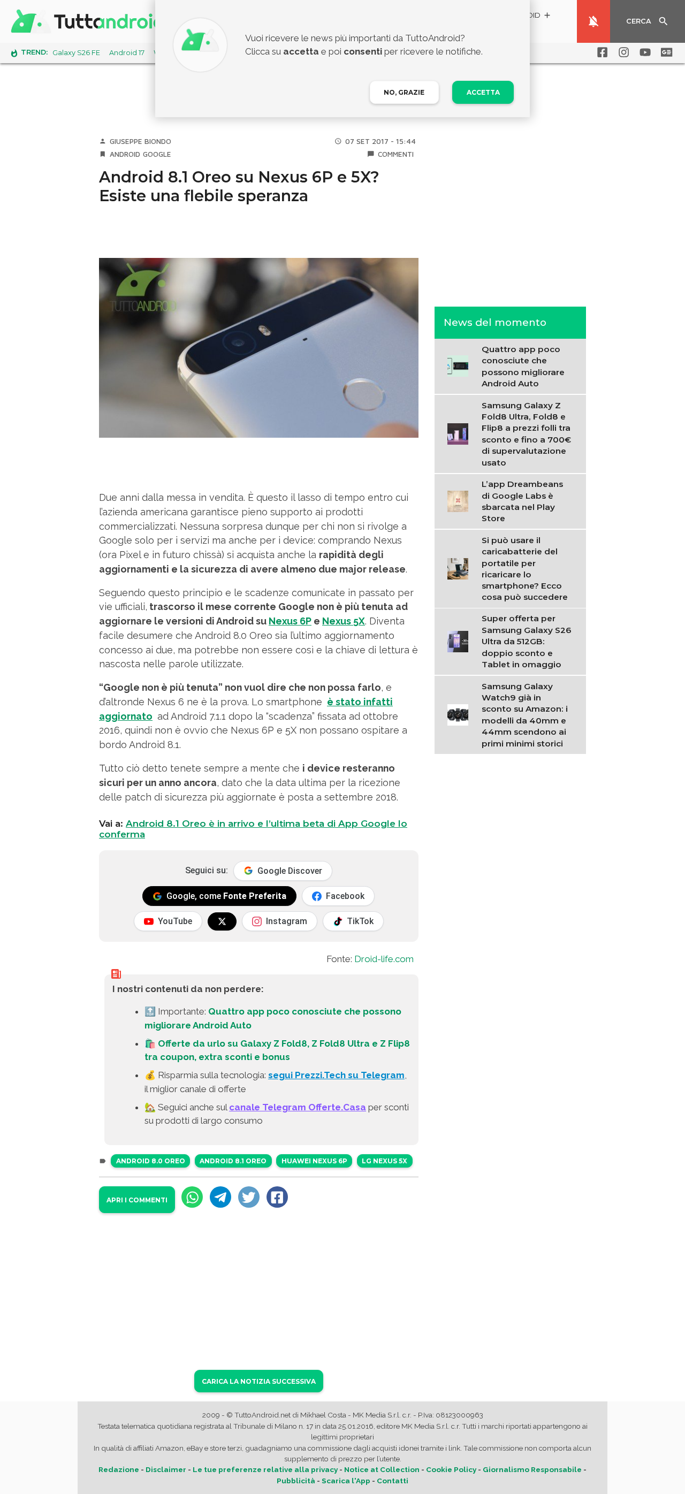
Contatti (392, 1480)
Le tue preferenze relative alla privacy (265, 1469)
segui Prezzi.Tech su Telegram (336, 1075)
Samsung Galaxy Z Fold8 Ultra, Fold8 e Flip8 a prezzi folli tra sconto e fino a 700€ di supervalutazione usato (526, 433)
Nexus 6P (290, 621)
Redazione (118, 1469)
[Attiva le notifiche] (593, 21)
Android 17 (126, 53)
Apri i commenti (137, 1200)
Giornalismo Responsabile (532, 1469)
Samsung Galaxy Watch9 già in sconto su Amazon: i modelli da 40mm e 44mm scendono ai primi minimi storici (525, 715)
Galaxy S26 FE (76, 53)
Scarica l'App (346, 1480)
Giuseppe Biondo (140, 141)
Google (157, 154)
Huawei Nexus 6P (314, 1161)
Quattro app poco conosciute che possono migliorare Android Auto (523, 366)
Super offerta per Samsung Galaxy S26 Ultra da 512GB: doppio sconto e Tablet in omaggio (526, 641)
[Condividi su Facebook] (277, 1197)
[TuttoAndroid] (90, 21)
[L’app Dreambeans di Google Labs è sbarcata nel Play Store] (461, 500)
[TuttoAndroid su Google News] (664, 52)
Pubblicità (296, 1480)
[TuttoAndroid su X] (222, 921)
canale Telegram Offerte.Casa (297, 1107)
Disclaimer (166, 1469)
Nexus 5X (343, 621)
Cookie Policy (451, 1469)
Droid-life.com (384, 959)
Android (125, 154)
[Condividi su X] (249, 1197)
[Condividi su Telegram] (220, 1197)
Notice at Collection (382, 1469)
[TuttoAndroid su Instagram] (622, 52)
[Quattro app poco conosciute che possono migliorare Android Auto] (461, 365)
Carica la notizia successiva (259, 1381)
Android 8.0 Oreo (150, 1161)
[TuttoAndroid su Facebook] (600, 52)
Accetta (483, 92)
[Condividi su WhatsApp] (192, 1197)
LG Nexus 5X (384, 1161)
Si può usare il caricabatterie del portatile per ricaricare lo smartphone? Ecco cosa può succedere (525, 568)
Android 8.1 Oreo (233, 1161)
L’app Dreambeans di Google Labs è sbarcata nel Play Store (522, 500)
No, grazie (404, 92)
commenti (396, 154)
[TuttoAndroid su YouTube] (643, 52)
